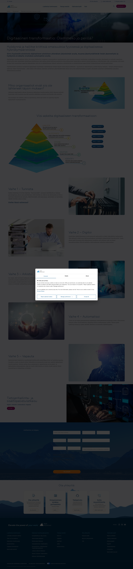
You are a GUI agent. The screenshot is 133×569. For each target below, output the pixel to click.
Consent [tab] (46, 276)
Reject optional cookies (46, 296)
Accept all (86, 296)
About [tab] (87, 275)
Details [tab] (66, 275)
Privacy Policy (40, 291)
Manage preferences (66, 296)
